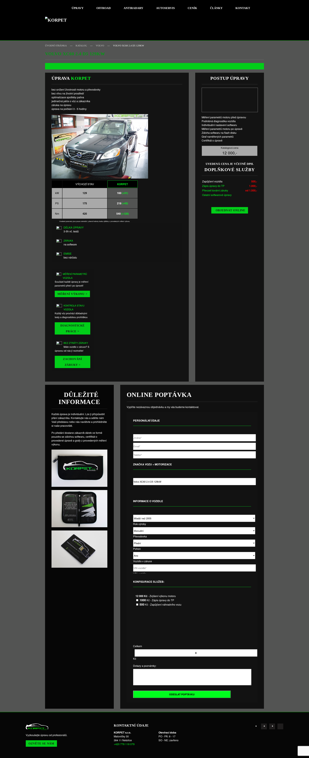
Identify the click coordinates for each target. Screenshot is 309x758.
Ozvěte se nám (41, 743)
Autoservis (165, 8)
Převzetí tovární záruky (215, 190)
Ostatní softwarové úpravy (217, 195)
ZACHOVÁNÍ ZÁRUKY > (72, 361)
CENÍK (192, 8)
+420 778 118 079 (124, 744)
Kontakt (242, 8)
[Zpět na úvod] (57, 20)
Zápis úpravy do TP (213, 186)
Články (216, 8)
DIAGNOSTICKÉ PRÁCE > (72, 328)
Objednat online (230, 210)
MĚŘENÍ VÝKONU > (72, 294)
